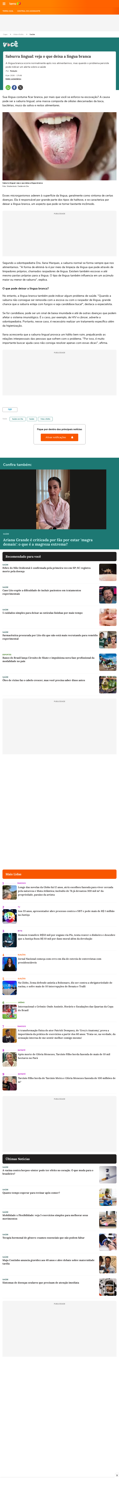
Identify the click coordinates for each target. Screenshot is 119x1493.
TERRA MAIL (7, 11)
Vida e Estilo (18, 34)
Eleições (22, 955)
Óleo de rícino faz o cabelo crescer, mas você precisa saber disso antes (43, 680)
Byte (20, 931)
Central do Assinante (28, 11)
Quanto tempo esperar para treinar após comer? (31, 1192)
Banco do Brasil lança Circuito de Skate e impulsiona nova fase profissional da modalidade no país (48, 659)
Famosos (21, 883)
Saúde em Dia (17, 419)
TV (19, 907)
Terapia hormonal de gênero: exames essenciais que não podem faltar (43, 1237)
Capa (5, 34)
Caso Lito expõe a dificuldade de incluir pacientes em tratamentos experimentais (41, 592)
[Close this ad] (117, 1475)
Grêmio (21, 1002)
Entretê (21, 1050)
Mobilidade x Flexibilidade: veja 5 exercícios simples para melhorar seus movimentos (45, 1217)
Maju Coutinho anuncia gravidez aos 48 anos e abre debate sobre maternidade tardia (48, 1262)
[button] (4, 3)
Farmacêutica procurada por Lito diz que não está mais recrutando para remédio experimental (50, 637)
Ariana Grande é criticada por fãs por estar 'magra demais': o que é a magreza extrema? (48, 542)
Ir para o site (15, 3)
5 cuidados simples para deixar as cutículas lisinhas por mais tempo (42, 612)
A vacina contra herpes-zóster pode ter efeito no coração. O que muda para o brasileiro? (47, 1172)
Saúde (32, 34)
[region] (59, 1485)
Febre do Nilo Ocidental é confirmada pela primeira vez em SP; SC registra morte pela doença (46, 569)
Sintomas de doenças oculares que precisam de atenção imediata (40, 1282)
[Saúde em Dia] (10, 409)
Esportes (6, 655)
